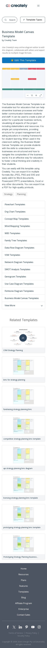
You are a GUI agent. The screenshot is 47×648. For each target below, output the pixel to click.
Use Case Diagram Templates (19, 283)
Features (23, 585)
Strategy (8, 194)
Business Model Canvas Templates (22, 298)
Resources (23, 574)
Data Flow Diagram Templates (19, 247)
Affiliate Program (23, 603)
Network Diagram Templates (19, 262)
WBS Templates (12, 233)
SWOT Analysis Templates (17, 269)
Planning (21, 194)
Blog (23, 597)
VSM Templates (12, 254)
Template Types (34, 19)
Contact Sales (23, 614)
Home (24, 568)
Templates (23, 591)
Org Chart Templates (15, 211)
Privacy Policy (31, 633)
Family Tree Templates (16, 240)
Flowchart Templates (15, 204)
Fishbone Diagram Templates (19, 291)
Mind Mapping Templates (17, 226)
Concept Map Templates (17, 218)
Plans (23, 580)
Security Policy (23, 635)
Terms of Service (15, 633)
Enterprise (23, 609)
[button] (38, 5)
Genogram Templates (15, 276)
